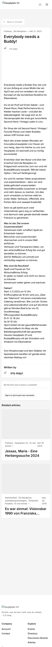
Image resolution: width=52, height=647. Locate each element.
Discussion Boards (38, 638)
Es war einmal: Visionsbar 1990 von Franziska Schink (25, 511)
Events (31, 629)
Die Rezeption (19, 31)
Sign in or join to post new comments (19, 395)
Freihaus (8, 31)
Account (6, 629)
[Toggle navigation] (47, 4)
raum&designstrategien (16, 500)
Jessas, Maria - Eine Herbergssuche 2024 (22, 453)
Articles (32, 642)
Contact (6, 633)
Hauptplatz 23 (21, 443)
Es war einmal (20, 503)
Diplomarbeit (11, 497)
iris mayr (13, 49)
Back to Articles (14, 22)
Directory (32, 633)
